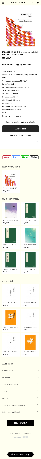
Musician (5, 398)
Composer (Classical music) (13, 405)
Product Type (7, 370)
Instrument (6, 377)
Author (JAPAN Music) (11, 412)
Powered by (18, 437)
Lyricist (5, 391)
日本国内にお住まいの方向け (20, 136)
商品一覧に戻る (20, 423)
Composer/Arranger (10, 384)
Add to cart (20, 129)
